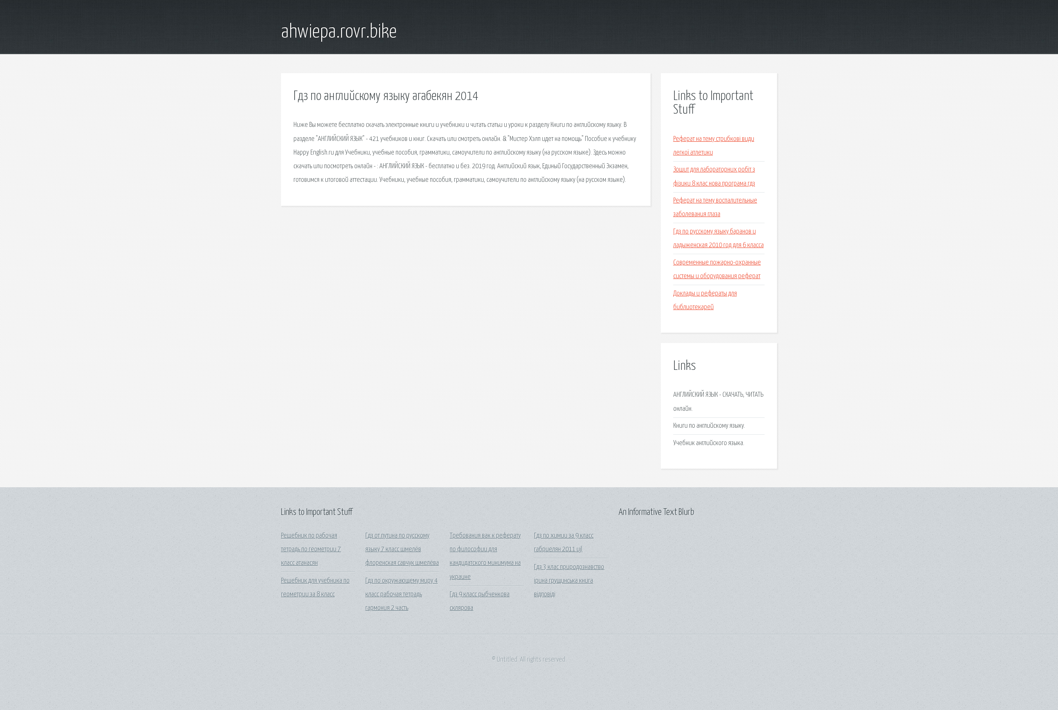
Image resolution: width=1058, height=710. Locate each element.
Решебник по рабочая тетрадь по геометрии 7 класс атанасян (311, 549)
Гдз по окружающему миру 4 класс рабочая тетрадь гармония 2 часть (401, 594)
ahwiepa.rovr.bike (339, 32)
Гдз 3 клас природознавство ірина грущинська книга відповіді (569, 581)
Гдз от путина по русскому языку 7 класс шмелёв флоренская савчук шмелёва (402, 549)
